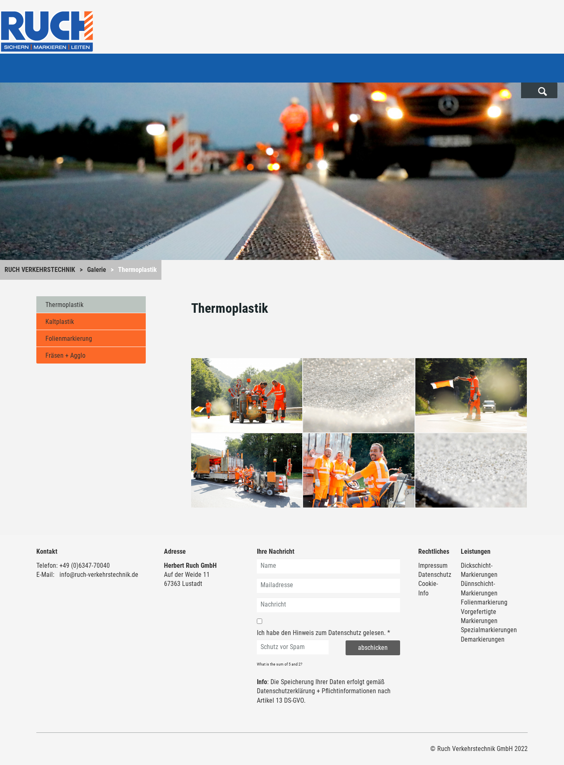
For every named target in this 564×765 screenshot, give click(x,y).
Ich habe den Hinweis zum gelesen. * (323, 633)
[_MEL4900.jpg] (359, 470)
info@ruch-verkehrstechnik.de (98, 574)
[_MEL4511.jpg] (471, 395)
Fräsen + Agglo (65, 355)
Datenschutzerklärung (286, 691)
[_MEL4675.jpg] (471, 470)
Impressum (433, 565)
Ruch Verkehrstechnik (40, 270)
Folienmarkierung (68, 338)
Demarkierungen (483, 639)
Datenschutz (344, 633)
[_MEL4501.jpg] (247, 395)
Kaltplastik (59, 322)
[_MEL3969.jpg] (359, 395)
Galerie (96, 270)
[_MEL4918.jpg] (247, 470)
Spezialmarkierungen (489, 630)
